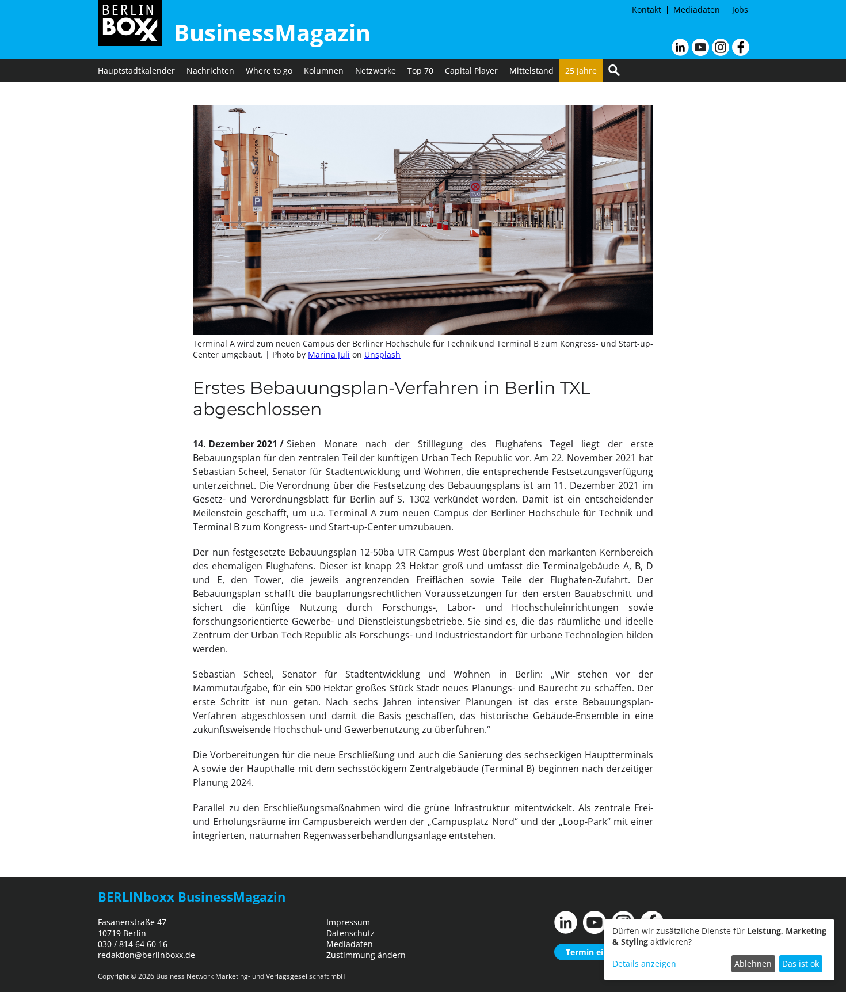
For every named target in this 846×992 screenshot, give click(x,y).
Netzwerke (375, 70)
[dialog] (719, 949)
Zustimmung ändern (366, 954)
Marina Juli (329, 354)
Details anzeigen (644, 963)
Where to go (269, 70)
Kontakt (646, 9)
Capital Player (471, 70)
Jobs (740, 9)
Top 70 (420, 70)
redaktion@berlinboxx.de (146, 954)
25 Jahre (581, 70)
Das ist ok (800, 963)
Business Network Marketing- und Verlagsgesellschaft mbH (251, 976)
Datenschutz (350, 933)
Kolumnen (324, 70)
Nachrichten (210, 70)
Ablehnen (753, 963)
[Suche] (614, 70)
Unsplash (382, 354)
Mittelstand (531, 70)
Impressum (348, 922)
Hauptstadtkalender (136, 70)
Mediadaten (696, 9)
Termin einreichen (602, 952)
